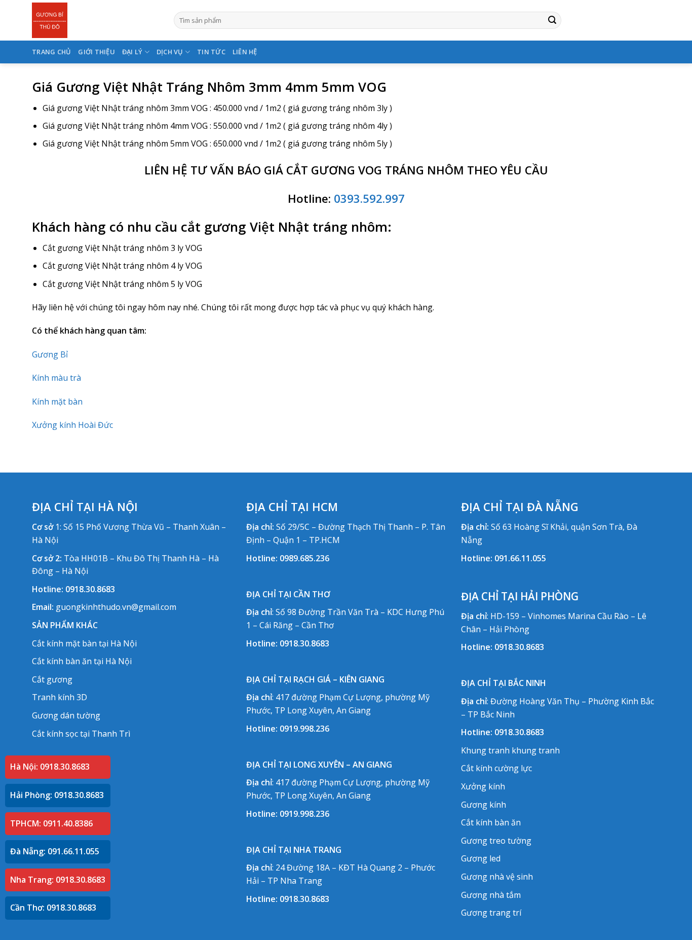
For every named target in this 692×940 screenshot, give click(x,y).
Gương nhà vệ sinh (497, 876)
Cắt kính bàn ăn (491, 822)
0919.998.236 (304, 728)
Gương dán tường (66, 715)
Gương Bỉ (50, 354)
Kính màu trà (56, 377)
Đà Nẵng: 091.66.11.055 (54, 851)
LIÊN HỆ (245, 51)
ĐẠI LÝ (132, 51)
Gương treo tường (496, 840)
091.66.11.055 (520, 558)
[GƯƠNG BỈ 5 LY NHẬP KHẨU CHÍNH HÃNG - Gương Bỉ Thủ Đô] (95, 20)
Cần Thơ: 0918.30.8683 (53, 907)
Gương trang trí (491, 912)
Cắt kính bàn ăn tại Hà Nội (82, 661)
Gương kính (483, 804)
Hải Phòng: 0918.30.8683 (57, 795)
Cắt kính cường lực (496, 768)
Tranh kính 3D (59, 697)
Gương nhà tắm (491, 894)
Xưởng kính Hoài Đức (72, 424)
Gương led (481, 858)
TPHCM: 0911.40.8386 (51, 823)
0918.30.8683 (90, 589)
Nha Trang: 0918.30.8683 (57, 879)
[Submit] (552, 20)
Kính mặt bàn (57, 401)
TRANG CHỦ (51, 51)
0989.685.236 (304, 558)
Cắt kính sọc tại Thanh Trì (81, 733)
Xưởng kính (483, 786)
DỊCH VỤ (170, 51)
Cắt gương (52, 679)
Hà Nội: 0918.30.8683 (50, 766)
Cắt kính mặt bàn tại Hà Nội (84, 643)
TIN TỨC (211, 51)
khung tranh (536, 750)
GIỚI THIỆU (96, 51)
